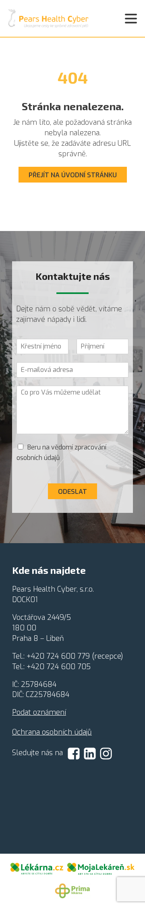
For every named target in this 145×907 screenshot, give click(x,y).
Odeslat (72, 491)
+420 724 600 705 (59, 667)
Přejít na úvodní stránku (73, 175)
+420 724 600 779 (58, 656)
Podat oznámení (39, 712)
